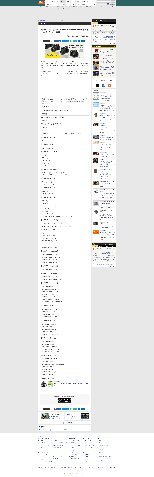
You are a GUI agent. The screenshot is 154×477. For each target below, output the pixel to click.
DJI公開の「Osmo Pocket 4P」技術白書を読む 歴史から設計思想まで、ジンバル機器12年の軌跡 (105, 34)
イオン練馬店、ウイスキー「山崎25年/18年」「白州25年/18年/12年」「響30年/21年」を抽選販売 (105, 264)
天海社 (100, 440)
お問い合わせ (54, 467)
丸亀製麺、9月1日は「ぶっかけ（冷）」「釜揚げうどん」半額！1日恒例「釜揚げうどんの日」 (105, 250)
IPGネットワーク (101, 452)
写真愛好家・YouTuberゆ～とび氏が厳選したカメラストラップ (107, 127)
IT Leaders (42, 447)
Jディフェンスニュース (90, 442)
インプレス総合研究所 (44, 445)
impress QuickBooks (103, 445)
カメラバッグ (71, 6)
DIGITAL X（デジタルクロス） (59, 450)
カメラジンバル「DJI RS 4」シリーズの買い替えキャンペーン (73, 416)
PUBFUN (99, 447)
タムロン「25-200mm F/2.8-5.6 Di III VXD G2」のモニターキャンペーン (55, 416)
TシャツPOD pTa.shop (104, 454)
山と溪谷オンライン (75, 452)
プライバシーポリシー (82, 467)
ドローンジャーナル (44, 450)
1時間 (95, 23)
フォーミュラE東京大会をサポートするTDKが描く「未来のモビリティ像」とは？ (107, 73)
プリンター (103, 6)
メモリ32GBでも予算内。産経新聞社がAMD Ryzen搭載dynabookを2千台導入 (107, 68)
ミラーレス (41, 6)
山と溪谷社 (71, 450)
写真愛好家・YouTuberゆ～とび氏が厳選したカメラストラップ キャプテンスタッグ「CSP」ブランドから (105, 27)
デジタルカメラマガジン (45, 456)
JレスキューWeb (88, 447)
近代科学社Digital (75, 458)
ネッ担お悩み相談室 (44, 452)
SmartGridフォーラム (58, 440)
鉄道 (59, 9)
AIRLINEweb (88, 440)
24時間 (100, 23)
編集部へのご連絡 (72, 467)
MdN (84, 452)
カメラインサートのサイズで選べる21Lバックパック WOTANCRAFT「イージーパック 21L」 (105, 30)
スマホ (51, 9)
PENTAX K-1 (103, 186)
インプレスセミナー (57, 447)
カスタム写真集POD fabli (105, 456)
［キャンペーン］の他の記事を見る (64, 423)
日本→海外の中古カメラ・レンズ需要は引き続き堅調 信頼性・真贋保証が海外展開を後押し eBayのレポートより (105, 38)
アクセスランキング (101, 20)
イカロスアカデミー (89, 450)
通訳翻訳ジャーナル (89, 445)
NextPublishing (56, 458)
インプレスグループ (98, 467)
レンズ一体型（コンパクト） (59, 6)
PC (39, 9)
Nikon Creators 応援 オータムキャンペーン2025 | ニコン (55, 430)
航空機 (63, 9)
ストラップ (45, 9)
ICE (98, 438)
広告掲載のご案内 (62, 467)
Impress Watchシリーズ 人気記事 (104, 244)
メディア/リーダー (80, 6)
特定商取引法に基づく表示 (110, 467)
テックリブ (85, 459)
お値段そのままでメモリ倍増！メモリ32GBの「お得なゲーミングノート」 (107, 51)
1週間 (107, 23)
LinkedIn (83, 41)
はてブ (67, 41)
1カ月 (113, 23)
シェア (59, 41)
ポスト (47, 41)
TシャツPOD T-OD (75, 445)
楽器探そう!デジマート (76, 442)
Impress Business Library (58, 445)
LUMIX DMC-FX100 (105, 207)
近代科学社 (71, 456)
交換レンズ (48, 6)
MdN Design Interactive (90, 456)
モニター (96, 6)
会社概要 (91, 467)
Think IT (41, 440)
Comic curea (102, 442)
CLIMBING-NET (74, 454)
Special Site (99, 46)
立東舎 (72, 447)
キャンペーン (74, 9)
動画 (68, 9)
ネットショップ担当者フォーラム (60, 442)
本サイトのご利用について (43, 467)
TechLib (86, 461)
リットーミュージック (76, 440)
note (75, 41)
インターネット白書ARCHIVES (46, 461)
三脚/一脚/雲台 (89, 6)
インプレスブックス (57, 456)
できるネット (42, 459)
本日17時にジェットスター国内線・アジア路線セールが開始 (107, 234)
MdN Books (87, 454)
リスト (52, 41)
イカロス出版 (86, 438)
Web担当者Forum (43, 442)
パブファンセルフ (103, 449)
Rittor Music (72, 438)
